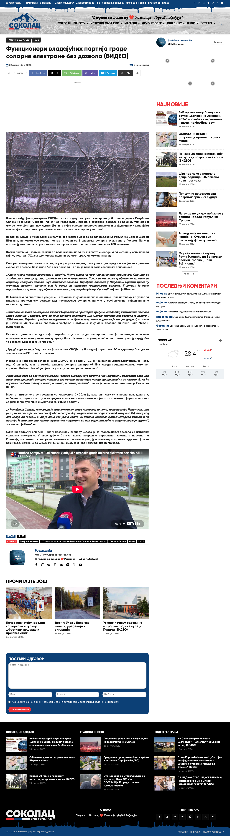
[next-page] (13, 643)
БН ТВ (21, 536)
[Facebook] (195, 3)
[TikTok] (213, 3)
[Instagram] (199, 3)
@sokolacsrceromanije (180, 40)
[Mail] (48, 564)
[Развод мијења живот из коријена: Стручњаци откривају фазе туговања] (166, 239)
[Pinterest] (55, 564)
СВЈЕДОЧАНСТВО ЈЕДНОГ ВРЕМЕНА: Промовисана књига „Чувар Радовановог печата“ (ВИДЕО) (200, 781)
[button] (220, 23)
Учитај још (189, 274)
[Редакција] (20, 558)
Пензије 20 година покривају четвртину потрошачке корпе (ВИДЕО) (201, 157)
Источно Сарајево (19, 40)
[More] (137, 73)
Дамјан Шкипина (29, 541)
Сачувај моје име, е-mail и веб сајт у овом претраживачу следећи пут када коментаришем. (65, 702)
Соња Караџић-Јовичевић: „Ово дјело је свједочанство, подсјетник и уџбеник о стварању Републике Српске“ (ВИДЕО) (200, 762)
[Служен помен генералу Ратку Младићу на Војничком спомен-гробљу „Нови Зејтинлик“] (166, 259)
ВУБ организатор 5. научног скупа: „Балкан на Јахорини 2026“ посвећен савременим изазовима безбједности (200, 117)
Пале (36, 40)
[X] (217, 3)
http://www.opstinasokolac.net (53, 555)
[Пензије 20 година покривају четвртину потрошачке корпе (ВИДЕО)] (166, 159)
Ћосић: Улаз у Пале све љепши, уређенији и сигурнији (72, 626)
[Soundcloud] (204, 3)
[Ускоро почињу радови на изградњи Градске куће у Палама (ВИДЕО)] (126, 603)
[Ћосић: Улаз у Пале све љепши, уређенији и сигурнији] (77, 603)
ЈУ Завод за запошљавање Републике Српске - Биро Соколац (73, 541)
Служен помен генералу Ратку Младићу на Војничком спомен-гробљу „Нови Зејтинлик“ (200, 258)
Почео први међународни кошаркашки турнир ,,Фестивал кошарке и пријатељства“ (25, 628)
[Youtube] (222, 3)
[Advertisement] (77, 106)
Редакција (43, 550)
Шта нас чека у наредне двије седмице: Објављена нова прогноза (199, 177)
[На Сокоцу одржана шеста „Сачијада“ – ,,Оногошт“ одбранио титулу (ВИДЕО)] (164, 744)
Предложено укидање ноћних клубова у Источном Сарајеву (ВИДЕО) (126, 759)
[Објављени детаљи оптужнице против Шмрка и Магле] (166, 139)
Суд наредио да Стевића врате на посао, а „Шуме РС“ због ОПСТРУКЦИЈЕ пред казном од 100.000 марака (124, 780)
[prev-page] (8, 643)
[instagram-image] (167, 60)
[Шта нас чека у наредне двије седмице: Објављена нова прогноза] (166, 179)
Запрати (218, 42)
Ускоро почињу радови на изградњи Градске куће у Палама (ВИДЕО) (122, 626)
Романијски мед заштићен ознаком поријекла (189, 312)
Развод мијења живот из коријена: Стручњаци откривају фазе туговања (198, 236)
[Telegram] (208, 3)
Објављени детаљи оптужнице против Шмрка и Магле (199, 137)
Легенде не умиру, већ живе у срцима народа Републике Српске (201, 217)
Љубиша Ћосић (118, 541)
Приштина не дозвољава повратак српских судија (198, 195)
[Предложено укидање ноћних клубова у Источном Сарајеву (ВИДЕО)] (90, 763)
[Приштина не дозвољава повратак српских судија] (166, 199)
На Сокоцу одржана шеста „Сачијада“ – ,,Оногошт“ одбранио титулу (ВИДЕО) (199, 742)
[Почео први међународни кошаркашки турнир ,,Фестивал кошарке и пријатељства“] (29, 603)
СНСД (141, 541)
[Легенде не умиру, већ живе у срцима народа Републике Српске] (166, 219)
